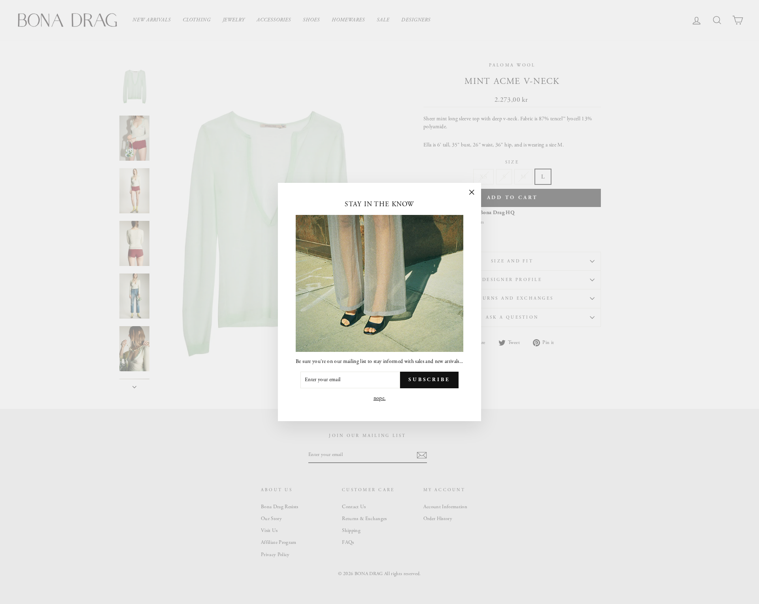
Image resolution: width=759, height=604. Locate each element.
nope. (380, 398)
